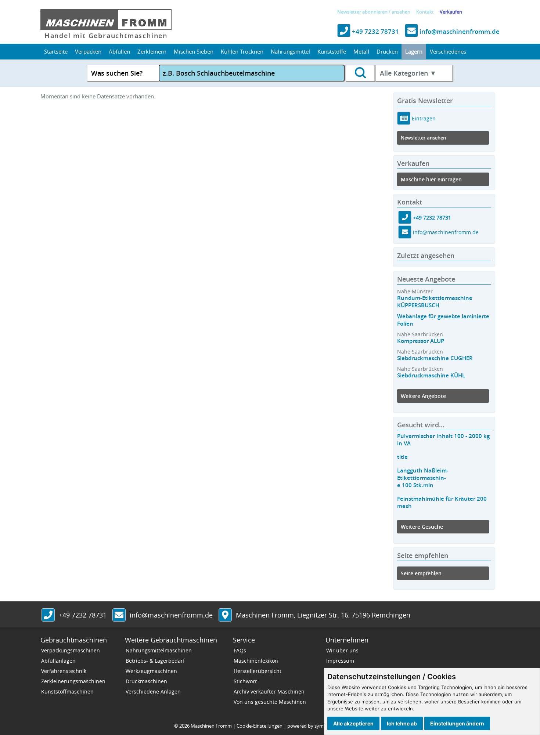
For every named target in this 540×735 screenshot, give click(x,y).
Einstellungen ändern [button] (457, 723)
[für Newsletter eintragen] (404, 118)
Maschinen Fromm (211, 726)
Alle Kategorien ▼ (408, 73)
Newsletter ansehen (423, 138)
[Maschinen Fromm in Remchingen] (225, 615)
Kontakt (425, 12)
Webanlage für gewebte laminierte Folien (443, 319)
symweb (323, 726)
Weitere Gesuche (422, 526)
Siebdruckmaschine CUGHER (435, 358)
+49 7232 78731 (374, 31)
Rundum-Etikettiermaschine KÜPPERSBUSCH (434, 301)
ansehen (401, 12)
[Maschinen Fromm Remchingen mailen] (404, 232)
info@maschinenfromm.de (459, 31)
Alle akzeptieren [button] (353, 723)
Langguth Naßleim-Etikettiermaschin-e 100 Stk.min (423, 478)
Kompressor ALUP (420, 341)
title (402, 457)
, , (323, 615)
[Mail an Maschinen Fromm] (119, 615)
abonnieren (375, 12)
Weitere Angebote (423, 395)
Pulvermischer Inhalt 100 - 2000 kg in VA (443, 439)
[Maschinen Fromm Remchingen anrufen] (404, 218)
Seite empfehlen (421, 573)
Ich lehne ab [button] (402, 723)
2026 (184, 726)
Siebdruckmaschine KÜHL (431, 375)
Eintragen (423, 118)
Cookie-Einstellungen (259, 726)
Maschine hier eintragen (431, 179)
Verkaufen (451, 12)
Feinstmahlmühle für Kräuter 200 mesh (442, 502)
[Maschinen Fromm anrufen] (48, 615)
